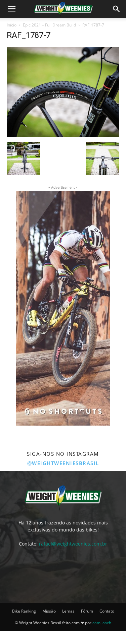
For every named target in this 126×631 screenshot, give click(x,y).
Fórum (87, 611)
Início (11, 25)
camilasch (101, 623)
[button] (11, 9)
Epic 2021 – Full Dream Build (49, 25)
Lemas (68, 611)
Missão (49, 611)
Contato (106, 611)
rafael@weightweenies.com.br (73, 544)
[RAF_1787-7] (63, 135)
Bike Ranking (24, 611)
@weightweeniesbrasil (63, 463)
